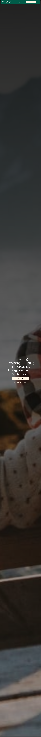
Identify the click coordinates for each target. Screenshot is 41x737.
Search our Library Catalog (20, 382)
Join (24, 2)
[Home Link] (6, 2)
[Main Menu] (37, 2)
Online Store (31, 2)
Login (19, 2)
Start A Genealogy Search (20, 378)
